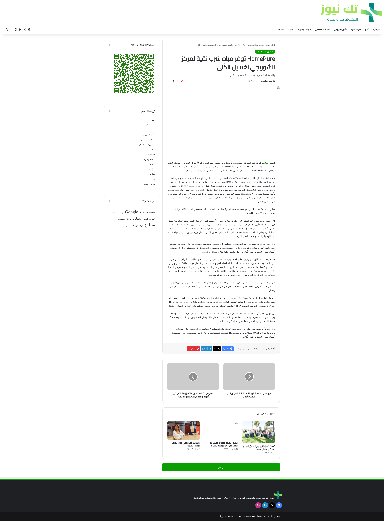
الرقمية (113, 213)
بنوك (153, 149)
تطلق (137, 218)
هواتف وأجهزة (304, 29)
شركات (152, 169)
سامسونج (121, 219)
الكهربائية (152, 219)
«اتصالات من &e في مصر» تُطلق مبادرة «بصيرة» (186, 444)
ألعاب (153, 130)
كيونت (266, 163)
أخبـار (367, 29)
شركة (141, 226)
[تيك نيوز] (351, 12)
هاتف (127, 226)
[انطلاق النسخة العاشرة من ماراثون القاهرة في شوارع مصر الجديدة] (221, 430)
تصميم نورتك (224, 516)
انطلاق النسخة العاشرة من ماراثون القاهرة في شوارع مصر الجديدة (223, 444)
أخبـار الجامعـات (148, 125)
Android (152, 213)
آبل (123, 213)
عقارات (152, 174)
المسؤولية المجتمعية (256, 45)
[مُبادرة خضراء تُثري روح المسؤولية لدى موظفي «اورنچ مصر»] (258, 432)
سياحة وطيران (149, 159)
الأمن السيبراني (340, 29)
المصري (145, 219)
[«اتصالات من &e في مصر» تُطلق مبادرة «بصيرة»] (183, 430)
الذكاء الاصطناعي (322, 29)
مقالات (281, 29)
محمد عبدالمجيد (267, 81)
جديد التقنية (356, 29)
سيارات (291, 29)
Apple (143, 212)
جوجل (129, 218)
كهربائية (134, 225)
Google (131, 211)
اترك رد (221, 467)
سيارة (149, 225)
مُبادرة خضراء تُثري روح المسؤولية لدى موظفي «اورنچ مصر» (258, 447)
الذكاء (119, 213)
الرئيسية (376, 29)
